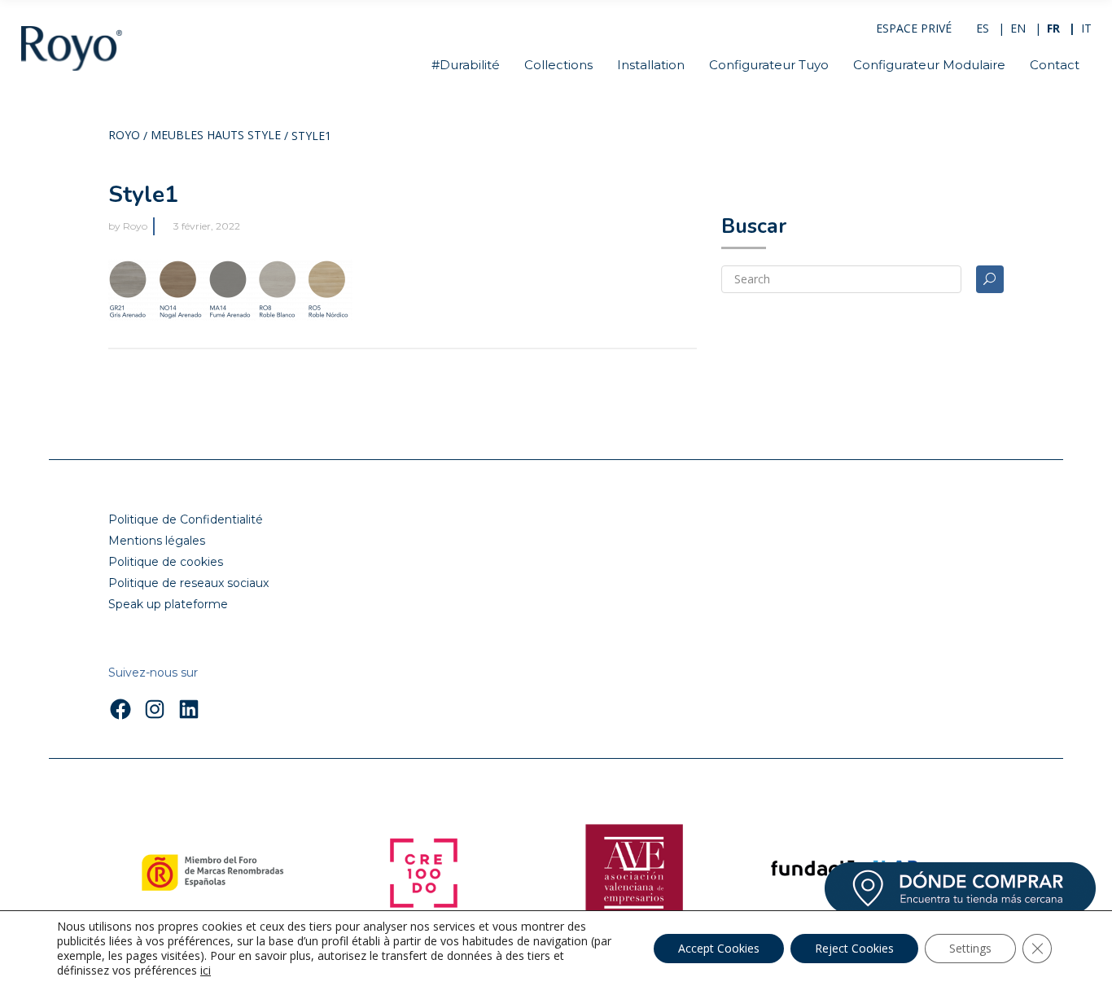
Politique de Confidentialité (185, 519)
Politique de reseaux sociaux (188, 583)
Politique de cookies (165, 561)
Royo (124, 135)
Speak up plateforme (168, 604)
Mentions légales (156, 540)
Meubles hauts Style (216, 135)
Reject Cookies (854, 948)
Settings (970, 948)
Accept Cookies (719, 948)
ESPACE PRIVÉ (914, 28)
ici (205, 970)
